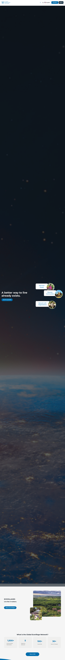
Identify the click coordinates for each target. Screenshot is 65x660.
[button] (43, 2)
